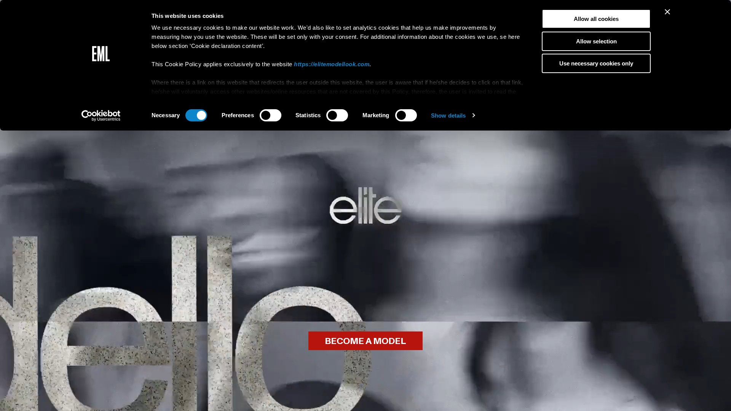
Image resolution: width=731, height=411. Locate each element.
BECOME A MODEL (365, 341)
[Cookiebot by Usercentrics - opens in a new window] (101, 115)
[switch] (270, 115)
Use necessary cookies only (596, 63)
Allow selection (596, 41)
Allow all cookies (596, 19)
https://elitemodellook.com (331, 64)
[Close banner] (667, 11)
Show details (448, 115)
